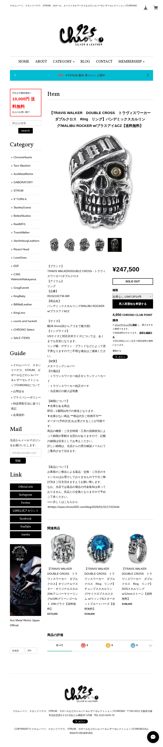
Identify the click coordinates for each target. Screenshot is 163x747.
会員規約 (18, 414)
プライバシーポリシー (27, 397)
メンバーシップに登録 (126, 325)
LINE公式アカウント (26, 511)
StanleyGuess (22, 207)
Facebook (25, 519)
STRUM (18, 190)
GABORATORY (23, 182)
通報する (117, 351)
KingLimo (19, 312)
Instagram (25, 495)
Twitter (25, 503)
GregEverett (21, 287)
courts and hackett (25, 321)
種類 (115, 290)
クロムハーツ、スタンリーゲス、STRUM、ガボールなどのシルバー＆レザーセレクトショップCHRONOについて (26, 375)
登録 (18, 460)
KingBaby (19, 296)
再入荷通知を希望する (133, 303)
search (25, 130)
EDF (16, 266)
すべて (59, 645)
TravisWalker (22, 232)
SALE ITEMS (22, 337)
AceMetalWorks (23, 173)
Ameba (25, 535)
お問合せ (18, 391)
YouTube (25, 527)
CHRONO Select (24, 329)
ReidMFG (20, 224)
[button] (64, 62)
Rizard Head (21, 249)
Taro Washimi (22, 165)
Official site (25, 487)
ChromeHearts (23, 157)
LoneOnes (20, 257)
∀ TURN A (20, 199)
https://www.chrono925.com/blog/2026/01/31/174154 (83, 506)
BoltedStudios (22, 215)
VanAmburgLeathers (26, 240)
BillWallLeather (23, 304)
